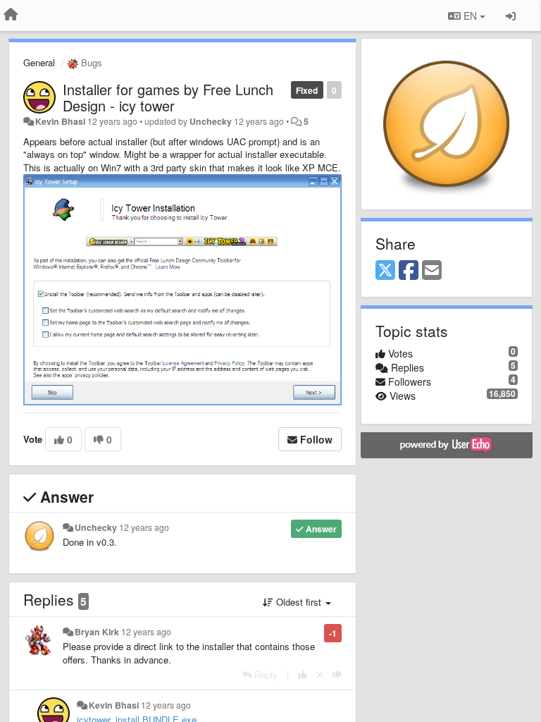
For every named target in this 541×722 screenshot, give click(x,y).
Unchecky (210, 121)
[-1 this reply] (337, 674)
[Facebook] (408, 271)
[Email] (432, 271)
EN (470, 15)
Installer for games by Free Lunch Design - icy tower (168, 97)
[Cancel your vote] (319, 674)
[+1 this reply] (302, 674)
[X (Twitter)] (385, 271)
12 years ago (144, 527)
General (39, 62)
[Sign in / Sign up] (510, 15)
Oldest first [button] (298, 601)
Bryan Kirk (97, 631)
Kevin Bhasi (60, 121)
